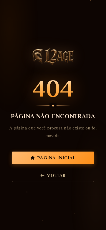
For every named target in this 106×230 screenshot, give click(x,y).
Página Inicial (56, 157)
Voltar (56, 175)
